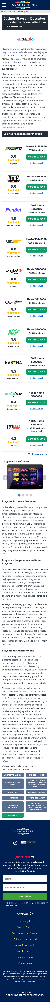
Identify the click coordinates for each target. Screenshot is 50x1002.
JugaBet (13, 163)
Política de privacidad (25, 939)
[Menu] (4, 5)
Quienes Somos (25, 927)
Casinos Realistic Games (12, 784)
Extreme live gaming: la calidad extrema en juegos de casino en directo (36, 783)
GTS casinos (13, 792)
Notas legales (25, 921)
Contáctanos (25, 963)
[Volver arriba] (44, 998)
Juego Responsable (25, 945)
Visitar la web (36, 163)
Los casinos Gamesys (37, 798)
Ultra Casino (13, 193)
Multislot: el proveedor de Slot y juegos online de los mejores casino (36, 806)
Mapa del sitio (25, 957)
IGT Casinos (13, 798)
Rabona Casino (13, 378)
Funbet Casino (13, 225)
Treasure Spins (13, 409)
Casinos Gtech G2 (36, 775)
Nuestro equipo (25, 951)
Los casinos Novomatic (13, 806)
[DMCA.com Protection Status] (28, 842)
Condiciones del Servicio (25, 933)
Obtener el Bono (36, 157)
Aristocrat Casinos (12, 775)
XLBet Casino (13, 346)
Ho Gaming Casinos (36, 792)
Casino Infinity (13, 316)
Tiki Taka (14, 445)
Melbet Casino (13, 256)
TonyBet (13, 286)
